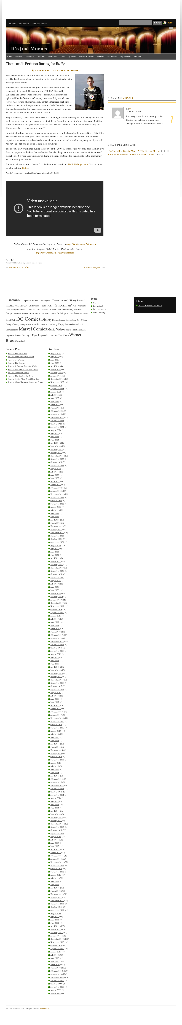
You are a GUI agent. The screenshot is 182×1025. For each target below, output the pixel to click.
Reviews (100, 56)
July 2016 (54, 734)
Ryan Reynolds (40, 335)
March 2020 (55, 593)
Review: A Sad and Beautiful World (22, 366)
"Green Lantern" (60, 300)
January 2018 (56, 676)
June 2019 (54, 622)
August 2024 (55, 430)
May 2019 (54, 625)
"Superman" (63, 305)
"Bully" (13, 260)
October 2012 (56, 868)
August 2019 (55, 615)
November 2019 (57, 606)
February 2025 (56, 411)
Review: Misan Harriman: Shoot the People (25, 382)
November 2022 (57, 497)
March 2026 (55, 369)
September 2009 (57, 987)
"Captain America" (30, 300)
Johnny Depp (56, 324)
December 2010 (57, 939)
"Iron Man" (10, 306)
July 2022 (54, 510)
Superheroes (125, 56)
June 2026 (54, 359)
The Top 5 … (139, 56)
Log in (96, 302)
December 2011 (57, 900)
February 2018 (56, 673)
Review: (19, 267)
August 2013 (55, 836)
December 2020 (57, 567)
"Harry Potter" (77, 300)
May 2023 (54, 478)
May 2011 (54, 923)
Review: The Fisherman (17, 353)
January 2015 (56, 782)
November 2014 (57, 788)
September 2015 (57, 759)
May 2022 (54, 516)
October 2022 (56, 500)
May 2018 (54, 663)
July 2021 (54, 548)
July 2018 (54, 657)
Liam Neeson (12, 329)
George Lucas (25, 324)
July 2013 (54, 839)
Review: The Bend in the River (20, 375)
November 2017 (57, 683)
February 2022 (56, 526)
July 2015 (54, 766)
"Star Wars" (47, 305)
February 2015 (56, 779)
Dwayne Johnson (58, 320)
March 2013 (55, 852)
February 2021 (56, 564)
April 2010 (55, 964)
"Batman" (13, 299)
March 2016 (55, 747)
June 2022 (54, 513)
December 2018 (57, 641)
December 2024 (57, 417)
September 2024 (57, 427)
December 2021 (57, 532)
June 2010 (54, 958)
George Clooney (13, 324)
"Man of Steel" (21, 305)
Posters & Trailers (86, 56)
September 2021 (57, 542)
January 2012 (56, 897)
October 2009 (56, 983)
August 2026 (55, 353)
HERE (25, 167)
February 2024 (56, 449)
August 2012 (55, 875)
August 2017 (55, 692)
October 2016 (56, 724)
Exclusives (29, 56)
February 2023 (56, 487)
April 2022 (55, 519)
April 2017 (55, 705)
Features (41, 56)
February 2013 (56, 855)
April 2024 (55, 443)
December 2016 (57, 718)
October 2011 (56, 907)
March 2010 (55, 967)
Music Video (55, 329)
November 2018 (57, 644)
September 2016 (57, 727)
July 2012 (54, 878)
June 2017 (54, 699)
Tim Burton (53, 335)
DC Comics (28, 318)
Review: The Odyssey (17, 363)
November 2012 (57, 865)
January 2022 (56, 529)
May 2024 (54, 439)
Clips (9, 56)
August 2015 (55, 763)
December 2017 (57, 679)
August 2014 (55, 798)
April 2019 (55, 628)
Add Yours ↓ (128, 98)
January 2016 (56, 753)
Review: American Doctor (18, 372)
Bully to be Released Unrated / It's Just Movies (131, 154)
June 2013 (54, 843)
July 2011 (54, 916)
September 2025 (57, 388)
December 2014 (57, 785)
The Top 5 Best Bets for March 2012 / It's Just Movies (134, 151)
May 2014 (54, 807)
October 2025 (56, 385)
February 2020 (56, 596)
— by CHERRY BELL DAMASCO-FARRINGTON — (55, 70)
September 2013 (57, 833)
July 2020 (54, 583)
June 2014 (54, 804)
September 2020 (57, 577)
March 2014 (55, 814)
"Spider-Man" (34, 305)
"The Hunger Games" (16, 309)
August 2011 (55, 913)
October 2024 (56, 423)
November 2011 (57, 903)
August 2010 (55, 951)
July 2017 (54, 695)
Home (12, 23)
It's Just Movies (29, 49)
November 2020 (57, 571)
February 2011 (56, 932)
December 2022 (57, 494)
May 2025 (54, 401)
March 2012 (55, 891)
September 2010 (57, 948)
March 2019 (55, 631)
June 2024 (54, 436)
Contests (18, 56)
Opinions (72, 56)
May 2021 (54, 555)
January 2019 (56, 638)
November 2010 (57, 942)
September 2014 (57, 795)
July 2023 (54, 471)
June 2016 (54, 737)
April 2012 (55, 887)
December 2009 (57, 977)
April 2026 (55, 366)
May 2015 (54, 772)
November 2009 (57, 980)
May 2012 (54, 884)
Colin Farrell (83, 313)
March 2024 (55, 446)
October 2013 (56, 830)
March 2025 (55, 407)
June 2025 (54, 398)
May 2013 (54, 846)
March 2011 (55, 929)
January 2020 (56, 599)
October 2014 (56, 791)
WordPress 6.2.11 (46, 1008)
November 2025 (57, 382)
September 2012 (57, 871)
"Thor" (29, 309)
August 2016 (55, 731)
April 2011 (55, 926)
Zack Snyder (21, 341)
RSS (170, 22)
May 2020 (54, 590)
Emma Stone (71, 320)
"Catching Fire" (45, 300)
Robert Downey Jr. (23, 335)
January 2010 (56, 974)
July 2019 (54, 619)
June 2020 (54, 587)
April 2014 (55, 811)
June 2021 (54, 551)
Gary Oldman (82, 320)
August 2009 (55, 990)
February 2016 (56, 750)
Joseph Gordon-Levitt (74, 324)
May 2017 (54, 702)
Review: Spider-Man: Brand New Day (23, 379)
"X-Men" (53, 309)
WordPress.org (99, 312)
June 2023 (54, 475)
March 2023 (55, 484)
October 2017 (56, 686)
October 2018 (56, 647)
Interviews (52, 56)
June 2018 (54, 660)
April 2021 (55, 558)
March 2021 (55, 561)
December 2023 (57, 455)
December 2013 (57, 823)
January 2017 (56, 715)
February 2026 (56, 372)
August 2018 (55, 654)
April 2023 (55, 481)
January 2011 (56, 935)
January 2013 (56, 859)
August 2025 (55, 391)
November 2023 (57, 459)
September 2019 (57, 612)
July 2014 (54, 801)
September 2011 (57, 910)
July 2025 (54, 395)
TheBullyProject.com (78, 164)
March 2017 (55, 708)
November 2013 (57, 827)
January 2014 (56, 820)
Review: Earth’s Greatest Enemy (21, 356)
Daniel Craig (11, 320)
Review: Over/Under (16, 359)
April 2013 (55, 849)
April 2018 (55, 667)
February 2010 (56, 971)
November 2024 (57, 420)
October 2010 (56, 945)
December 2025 (57, 379)
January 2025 (56, 414)
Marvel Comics (33, 329)
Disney (46, 319)
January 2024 (56, 452)
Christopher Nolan (66, 313)
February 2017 (56, 711)
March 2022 (55, 523)
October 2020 (56, 574)
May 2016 (54, 740)
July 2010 (54, 955)
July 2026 (54, 356)
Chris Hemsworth (47, 313)
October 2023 (56, 462)
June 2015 (54, 769)
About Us (24, 23)
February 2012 (56, 894)
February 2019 (56, 635)
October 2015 (56, 756)
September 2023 (57, 465)
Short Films (112, 56)
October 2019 (56, 609)
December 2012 (57, 862)
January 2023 (56, 491)
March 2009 (55, 993)
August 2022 (55, 507)
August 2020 (55, 580)
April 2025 (55, 404)
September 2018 (57, 651)
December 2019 (57, 603)
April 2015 (55, 775)
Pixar (12, 335)
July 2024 (54, 433)
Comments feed (99, 309)
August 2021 (55, 545)
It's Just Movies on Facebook (150, 305)
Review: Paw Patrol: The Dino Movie (23, 369)
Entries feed (98, 306)
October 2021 (56, 539)
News (62, 56)
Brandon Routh (20, 313)
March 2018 (55, 670)
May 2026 (54, 363)
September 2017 (57, 689)
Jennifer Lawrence (40, 324)
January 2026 (56, 375)
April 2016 (55, 743)
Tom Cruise (63, 335)
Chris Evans (33, 313)
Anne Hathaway (65, 309)
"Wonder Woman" (40, 309)
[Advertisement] (91, 8)
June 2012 (54, 881)
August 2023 (55, 468)
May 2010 (54, 961)
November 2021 (57, 535)
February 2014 (56, 817)
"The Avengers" (80, 305)
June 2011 (54, 919)
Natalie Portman (72, 329)
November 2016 (57, 721)
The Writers (39, 23)
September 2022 (57, 503)
